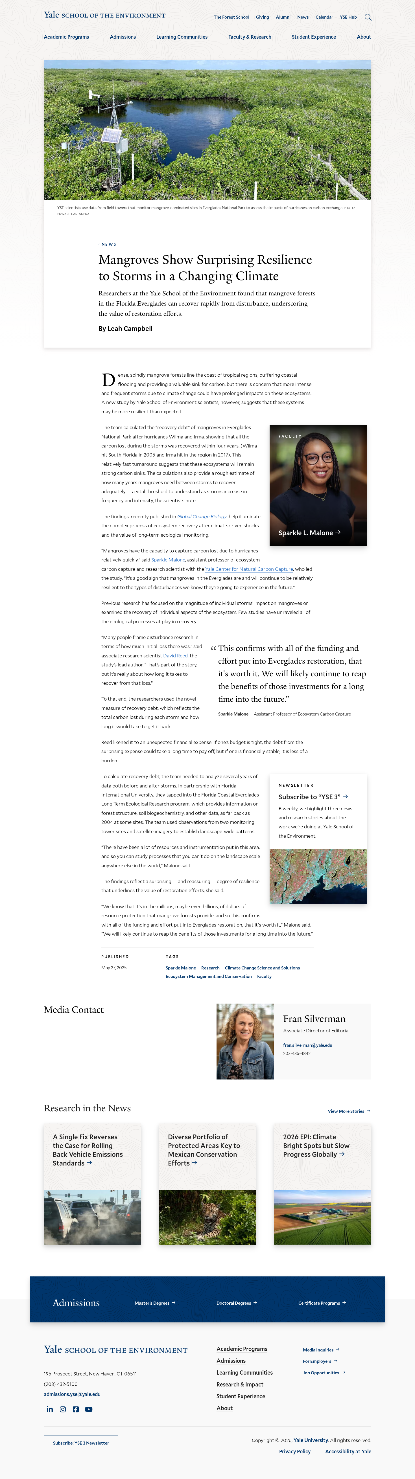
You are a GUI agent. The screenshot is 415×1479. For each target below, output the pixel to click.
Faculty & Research (249, 36)
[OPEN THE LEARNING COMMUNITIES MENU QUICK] (182, 42)
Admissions (123, 36)
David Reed (175, 655)
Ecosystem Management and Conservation (209, 976)
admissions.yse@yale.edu (72, 1394)
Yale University (311, 1440)
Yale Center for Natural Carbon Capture (249, 568)
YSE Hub (348, 17)
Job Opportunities (321, 1372)
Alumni (283, 17)
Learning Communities (181, 36)
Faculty (264, 976)
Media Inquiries (318, 1350)
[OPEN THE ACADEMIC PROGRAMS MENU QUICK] (66, 42)
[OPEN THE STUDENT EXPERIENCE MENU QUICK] (314, 42)
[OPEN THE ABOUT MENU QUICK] (364, 42)
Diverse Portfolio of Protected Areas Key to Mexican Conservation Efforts (204, 1150)
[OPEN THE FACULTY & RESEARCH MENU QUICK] (249, 42)
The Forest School (231, 17)
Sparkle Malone (168, 559)
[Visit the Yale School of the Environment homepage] (105, 15)
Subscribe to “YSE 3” (309, 797)
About (364, 36)
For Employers (317, 1361)
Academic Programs (66, 36)
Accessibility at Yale (348, 1451)
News (303, 17)
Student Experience (314, 36)
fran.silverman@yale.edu (307, 1045)
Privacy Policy (295, 1451)
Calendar (324, 17)
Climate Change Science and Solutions (262, 968)
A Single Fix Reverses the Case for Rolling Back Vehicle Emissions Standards (88, 1150)
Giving (262, 17)
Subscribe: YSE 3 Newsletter (81, 1443)
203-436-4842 (297, 1053)
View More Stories (346, 1111)
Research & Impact (240, 1384)
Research (210, 968)
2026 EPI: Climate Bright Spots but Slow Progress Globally (316, 1146)
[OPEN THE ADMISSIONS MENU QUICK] (122, 42)
